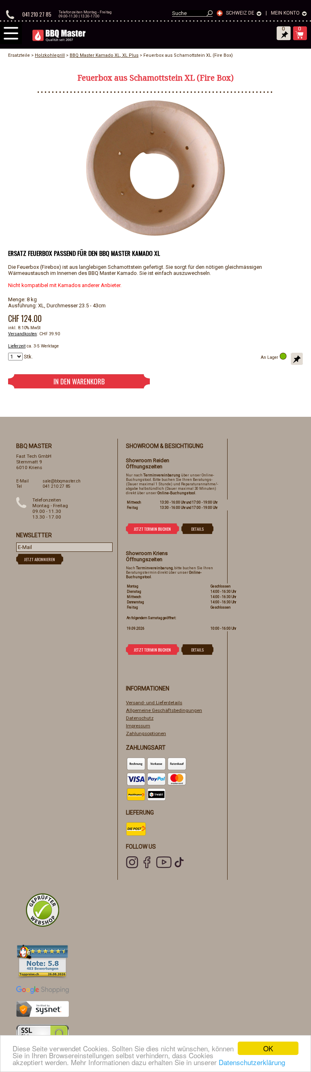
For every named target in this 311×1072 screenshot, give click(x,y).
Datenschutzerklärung (252, 1062)
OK (268, 1048)
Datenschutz (139, 718)
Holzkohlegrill (50, 55)
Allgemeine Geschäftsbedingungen (164, 710)
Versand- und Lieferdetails (154, 702)
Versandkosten (22, 334)
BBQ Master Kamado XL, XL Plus (104, 55)
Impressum (138, 726)
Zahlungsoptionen (146, 733)
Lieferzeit (17, 346)
